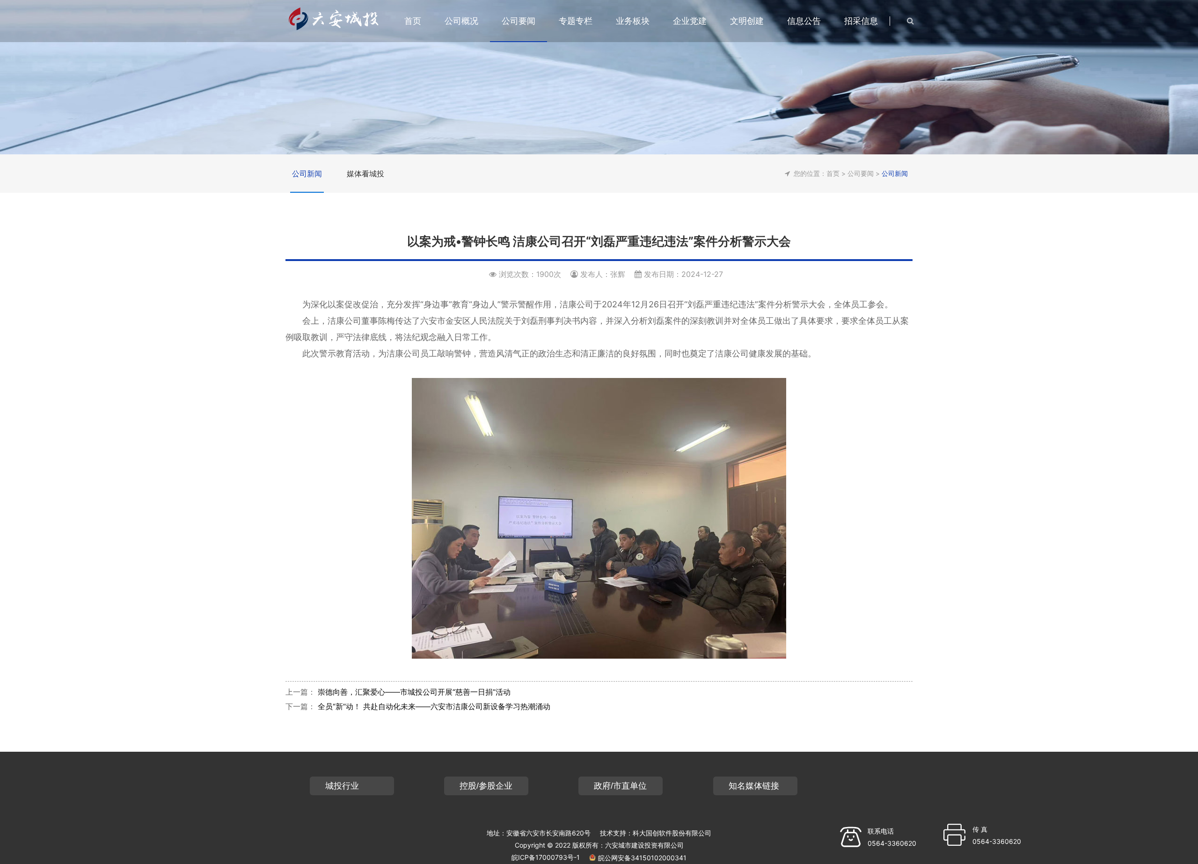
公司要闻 (518, 21)
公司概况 (461, 21)
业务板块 (633, 21)
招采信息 (861, 21)
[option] (599, 77)
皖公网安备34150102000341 (642, 858)
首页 (833, 173)
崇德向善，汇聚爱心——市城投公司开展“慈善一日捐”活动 (414, 692)
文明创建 (747, 21)
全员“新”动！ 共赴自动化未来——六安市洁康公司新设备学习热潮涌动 (434, 706)
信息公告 (804, 21)
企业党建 (690, 21)
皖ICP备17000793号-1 (545, 857)
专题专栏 (575, 21)
